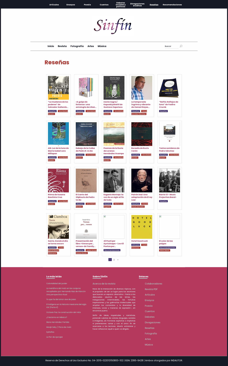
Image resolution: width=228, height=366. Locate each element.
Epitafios (50, 332)
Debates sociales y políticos (121, 4)
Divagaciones (152, 322)
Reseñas (154, 4)
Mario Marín (164, 250)
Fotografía (77, 46)
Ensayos (70, 4)
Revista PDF (151, 289)
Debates (149, 317)
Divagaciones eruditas (137, 4)
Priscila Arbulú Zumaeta (139, 205)
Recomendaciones (172, 4)
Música (102, 46)
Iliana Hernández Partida (57, 322)
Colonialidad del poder (56, 283)
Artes (91, 46)
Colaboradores (153, 283)
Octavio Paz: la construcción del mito (63, 312)
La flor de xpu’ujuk (54, 337)
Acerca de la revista (104, 283)
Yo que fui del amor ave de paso (61, 299)
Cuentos (104, 4)
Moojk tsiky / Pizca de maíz (58, 327)
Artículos (54, 4)
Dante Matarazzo (139, 246)
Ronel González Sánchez (139, 112)
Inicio (51, 46)
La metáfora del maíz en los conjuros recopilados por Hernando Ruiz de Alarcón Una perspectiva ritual (66, 291)
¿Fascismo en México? (56, 317)
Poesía (87, 4)
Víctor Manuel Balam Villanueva (56, 250)
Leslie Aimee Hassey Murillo (86, 251)
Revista (62, 46)
